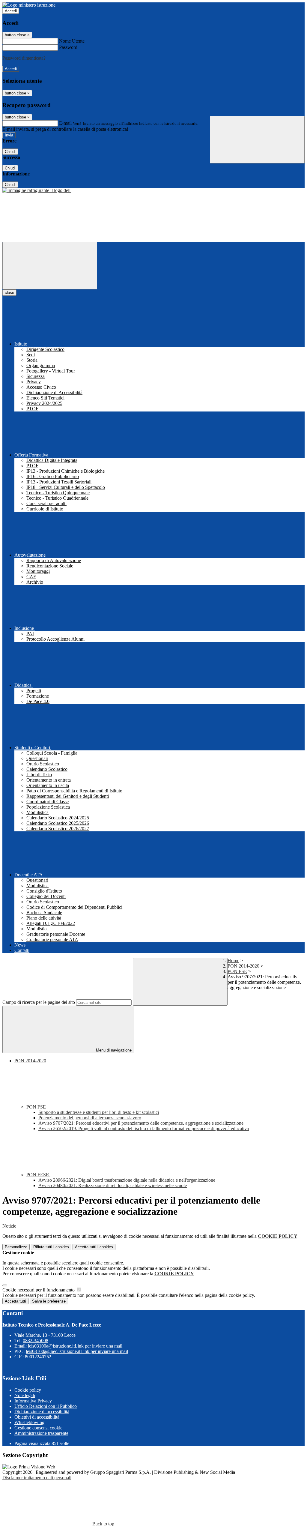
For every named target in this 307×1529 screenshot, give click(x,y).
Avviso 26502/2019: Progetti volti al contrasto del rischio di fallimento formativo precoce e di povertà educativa (143, 1128)
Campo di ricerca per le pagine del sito (38, 1002)
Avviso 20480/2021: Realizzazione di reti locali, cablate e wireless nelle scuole (112, 1185)
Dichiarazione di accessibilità (41, 1411)
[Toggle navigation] (49, 265)
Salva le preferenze (49, 1301)
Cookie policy (27, 1390)
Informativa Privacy (33, 1400)
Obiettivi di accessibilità (36, 1417)
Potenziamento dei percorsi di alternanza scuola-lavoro (89, 1117)
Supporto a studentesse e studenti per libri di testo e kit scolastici (98, 1112)
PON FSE (237, 971)
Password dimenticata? (24, 58)
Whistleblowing (29, 1422)
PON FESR (38, 1174)
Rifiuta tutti (51, 1247)
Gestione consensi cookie (38, 1427)
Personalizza (16, 1247)
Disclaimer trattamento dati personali (36, 1477)
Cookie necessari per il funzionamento (39, 1289)
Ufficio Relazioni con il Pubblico (45, 1406)
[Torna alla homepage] (36, 190)
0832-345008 (35, 1340)
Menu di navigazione (113, 1050)
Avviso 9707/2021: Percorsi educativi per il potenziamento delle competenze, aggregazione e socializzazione (140, 1123)
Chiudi (10, 151)
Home (233, 960)
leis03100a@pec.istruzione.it (77, 1351)
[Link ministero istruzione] (28, 4)
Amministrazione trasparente (41, 1433)
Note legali (24, 1395)
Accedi (11, 11)
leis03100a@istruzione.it (75, 1345)
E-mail (65, 123)
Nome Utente (72, 40)
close (9, 292)
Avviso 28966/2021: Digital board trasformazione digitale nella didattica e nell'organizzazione (126, 1180)
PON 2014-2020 (243, 965)
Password (68, 47)
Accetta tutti (94, 1247)
